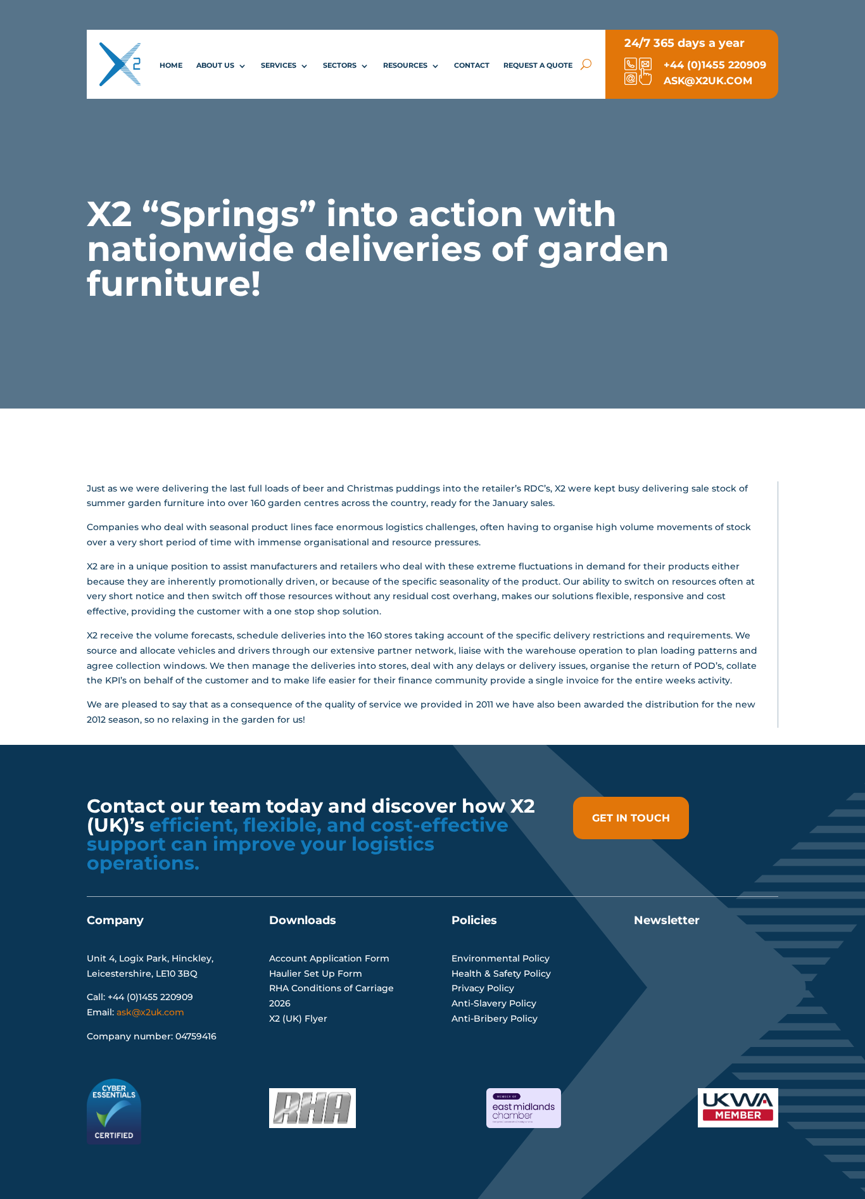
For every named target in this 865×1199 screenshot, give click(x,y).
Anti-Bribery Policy (494, 1018)
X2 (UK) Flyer (298, 1018)
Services (278, 65)
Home (171, 65)
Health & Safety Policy (501, 973)
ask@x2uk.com (150, 1012)
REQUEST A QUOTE (537, 65)
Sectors (340, 65)
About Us (215, 65)
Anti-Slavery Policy (493, 1003)
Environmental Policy (500, 958)
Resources (405, 65)
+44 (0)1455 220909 (710, 65)
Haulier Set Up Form (315, 973)
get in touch (631, 818)
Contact (471, 65)
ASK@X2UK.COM (703, 81)
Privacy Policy (482, 988)
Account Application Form (329, 958)
